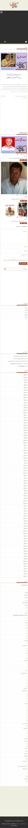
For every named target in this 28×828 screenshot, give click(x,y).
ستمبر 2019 (25, 574)
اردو (20, 91)
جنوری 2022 (25, 503)
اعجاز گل (26, 310)
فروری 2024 (25, 440)
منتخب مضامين (25, 756)
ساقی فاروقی (3, 96)
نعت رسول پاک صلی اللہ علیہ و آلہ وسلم (22, 766)
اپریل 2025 (25, 405)
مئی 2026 (25, 382)
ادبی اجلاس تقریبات (24, 603)
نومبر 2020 (25, 538)
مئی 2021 (25, 523)
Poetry (24, 89)
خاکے (26, 653)
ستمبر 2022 (25, 483)
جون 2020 (25, 551)
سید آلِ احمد (26, 307)
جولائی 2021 (25, 518)
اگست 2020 (25, 546)
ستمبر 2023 (25, 453)
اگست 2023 (25, 455)
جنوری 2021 (25, 533)
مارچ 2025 (25, 408)
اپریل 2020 (25, 556)
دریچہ (26, 658)
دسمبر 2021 (25, 506)
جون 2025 (25, 400)
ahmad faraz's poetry (8, 88)
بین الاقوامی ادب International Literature (20, 615)
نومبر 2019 (25, 569)
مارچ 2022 (25, 498)
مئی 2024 (25, 433)
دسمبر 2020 (25, 536)
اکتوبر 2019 (25, 571)
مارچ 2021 (25, 528)
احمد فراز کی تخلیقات (15, 89)
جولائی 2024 (25, 428)
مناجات (26, 751)
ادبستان (26, 600)
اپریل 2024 (25, 435)
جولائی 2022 (25, 488)
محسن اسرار (26, 313)
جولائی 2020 (25, 549)
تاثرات (26, 623)
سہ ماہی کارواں (25, 688)
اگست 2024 (25, 425)
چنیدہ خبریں (25, 640)
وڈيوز (26, 776)
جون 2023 (25, 460)
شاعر (14, 91)
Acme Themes (14, 825)
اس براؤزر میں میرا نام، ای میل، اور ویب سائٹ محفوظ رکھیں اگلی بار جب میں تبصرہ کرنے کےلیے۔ (15, 260)
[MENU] (1, 12)
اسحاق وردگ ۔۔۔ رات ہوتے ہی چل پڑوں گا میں (21, 364)
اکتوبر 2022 (25, 481)
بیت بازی (23, 84)
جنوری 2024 (25, 443)
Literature (20, 89)
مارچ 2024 (25, 438)
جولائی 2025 (25, 397)
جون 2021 (25, 521)
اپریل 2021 (25, 526)
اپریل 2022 (25, 496)
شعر (10, 91)
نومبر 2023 (25, 448)
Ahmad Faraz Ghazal (10, 84)
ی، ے (26, 781)
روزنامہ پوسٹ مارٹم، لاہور (24, 673)
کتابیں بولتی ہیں (25, 728)
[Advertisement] (14, 25)
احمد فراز (17, 89)
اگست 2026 (25, 375)
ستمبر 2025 (25, 392)
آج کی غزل (25, 595)
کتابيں (26, 726)
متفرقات (26, 749)
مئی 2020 (25, 554)
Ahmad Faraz (3, 84)
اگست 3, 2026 (24, 154)
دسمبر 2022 (25, 476)
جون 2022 (25, 491)
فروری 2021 (25, 531)
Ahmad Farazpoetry (23, 88)
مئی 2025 (25, 402)
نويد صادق (20, 50)
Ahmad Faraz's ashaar (10, 86)
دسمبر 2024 (25, 415)
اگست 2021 (25, 516)
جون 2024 (25, 430)
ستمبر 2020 (25, 543)
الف (26, 608)
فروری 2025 (25, 410)
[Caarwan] (26, 42)
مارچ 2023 (25, 468)
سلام (26, 686)
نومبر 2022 (25, 478)
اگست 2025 (25, 395)
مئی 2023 (25, 463)
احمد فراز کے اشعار (22, 91)
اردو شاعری (16, 91)
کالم (26, 721)
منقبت (26, 759)
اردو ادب (18, 91)
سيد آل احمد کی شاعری (24, 691)
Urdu (26, 89)
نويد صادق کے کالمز (25, 769)
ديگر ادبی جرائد (25, 660)
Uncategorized (24, 585)
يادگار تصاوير (25, 779)
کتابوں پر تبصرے (25, 723)
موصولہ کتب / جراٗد (25, 761)
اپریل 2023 (25, 465)
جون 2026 (25, 380)
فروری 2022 (25, 501)
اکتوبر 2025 (25, 390)
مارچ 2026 (25, 385)
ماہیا (26, 743)
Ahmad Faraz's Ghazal (16, 88)
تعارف (26, 628)
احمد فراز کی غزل (7, 89)
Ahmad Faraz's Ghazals (18, 86)
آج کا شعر (25, 84)
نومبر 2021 (25, 508)
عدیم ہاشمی (26, 318)
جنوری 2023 (25, 473)
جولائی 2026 (25, 377)
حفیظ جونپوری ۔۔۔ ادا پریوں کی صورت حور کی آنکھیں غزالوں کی (21, 96)
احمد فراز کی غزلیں (3, 89)
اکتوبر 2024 (25, 420)
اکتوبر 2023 (25, 450)
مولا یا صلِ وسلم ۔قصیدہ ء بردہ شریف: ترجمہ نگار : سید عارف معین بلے (18, 361)
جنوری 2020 (25, 564)
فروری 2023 (25, 470)
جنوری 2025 (25, 413)
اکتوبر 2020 (25, 541)
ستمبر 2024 (25, 423)
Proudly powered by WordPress (9, 824)
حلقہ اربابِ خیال (25, 645)
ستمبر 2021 (25, 513)
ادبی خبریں (26, 605)
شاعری (12, 91)
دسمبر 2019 (25, 566)
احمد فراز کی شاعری (10, 89)
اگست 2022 (25, 486)
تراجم (26, 625)
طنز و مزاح (26, 703)
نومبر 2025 (25, 387)
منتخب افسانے (25, 754)
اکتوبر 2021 (25, 511)
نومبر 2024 (25, 418)
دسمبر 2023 (25, 445)
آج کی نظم (26, 597)
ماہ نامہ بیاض (25, 738)
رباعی (26, 670)
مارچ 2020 (25, 559)
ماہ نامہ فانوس (25, 741)
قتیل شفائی (26, 315)
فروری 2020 (25, 561)
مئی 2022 (25, 493)
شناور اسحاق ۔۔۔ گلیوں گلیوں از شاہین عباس (22, 356)
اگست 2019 (25, 576)
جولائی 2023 (25, 458)
